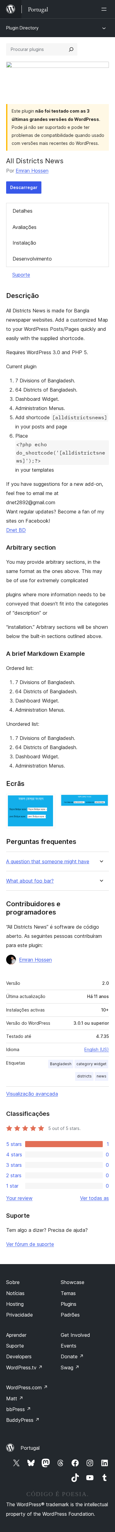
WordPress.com (27, 1387)
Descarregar (23, 187)
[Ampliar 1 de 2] (47, 802)
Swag (70, 1367)
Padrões (70, 1315)
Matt (14, 1398)
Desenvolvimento (32, 259)
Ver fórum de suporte (30, 1244)
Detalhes (23, 211)
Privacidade (19, 1315)
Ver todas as (94, 1198)
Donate (72, 1356)
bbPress (18, 1409)
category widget (91, 1064)
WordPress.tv (24, 1367)
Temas (68, 1293)
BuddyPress (23, 1420)
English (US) (96, 1049)
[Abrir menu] (105, 9)
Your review (19, 1198)
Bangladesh (60, 1064)
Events (68, 1346)
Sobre (13, 1282)
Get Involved (75, 1335)
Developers (19, 1356)
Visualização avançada (32, 1094)
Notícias (15, 1293)
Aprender (16, 1335)
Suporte (21, 275)
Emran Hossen (32, 171)
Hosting (15, 1304)
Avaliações (24, 227)
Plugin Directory (22, 27)
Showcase (72, 1282)
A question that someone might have (47, 862)
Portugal (30, 1448)
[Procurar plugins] (71, 49)
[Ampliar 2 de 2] (101, 802)
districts (84, 1076)
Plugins (68, 1304)
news (101, 1076)
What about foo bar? (30, 881)
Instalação (24, 243)
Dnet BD (16, 530)
